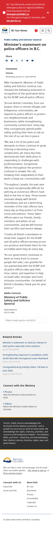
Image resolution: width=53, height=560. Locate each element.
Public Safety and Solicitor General (22, 39)
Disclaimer (32, 490)
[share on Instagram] (17, 61)
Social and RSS (10, 490)
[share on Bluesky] (27, 61)
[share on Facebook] (7, 61)
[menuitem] (14, 486)
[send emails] (33, 61)
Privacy (30, 494)
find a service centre (12, 473)
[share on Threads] (22, 61)
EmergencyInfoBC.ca (18, 14)
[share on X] (12, 61)
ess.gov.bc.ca (14, 20)
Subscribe (7, 486)
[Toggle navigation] (42, 30)
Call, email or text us (37, 470)
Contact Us (32, 506)
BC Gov (30, 486)
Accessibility (32, 498)
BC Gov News (19, 30)
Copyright (31, 502)
